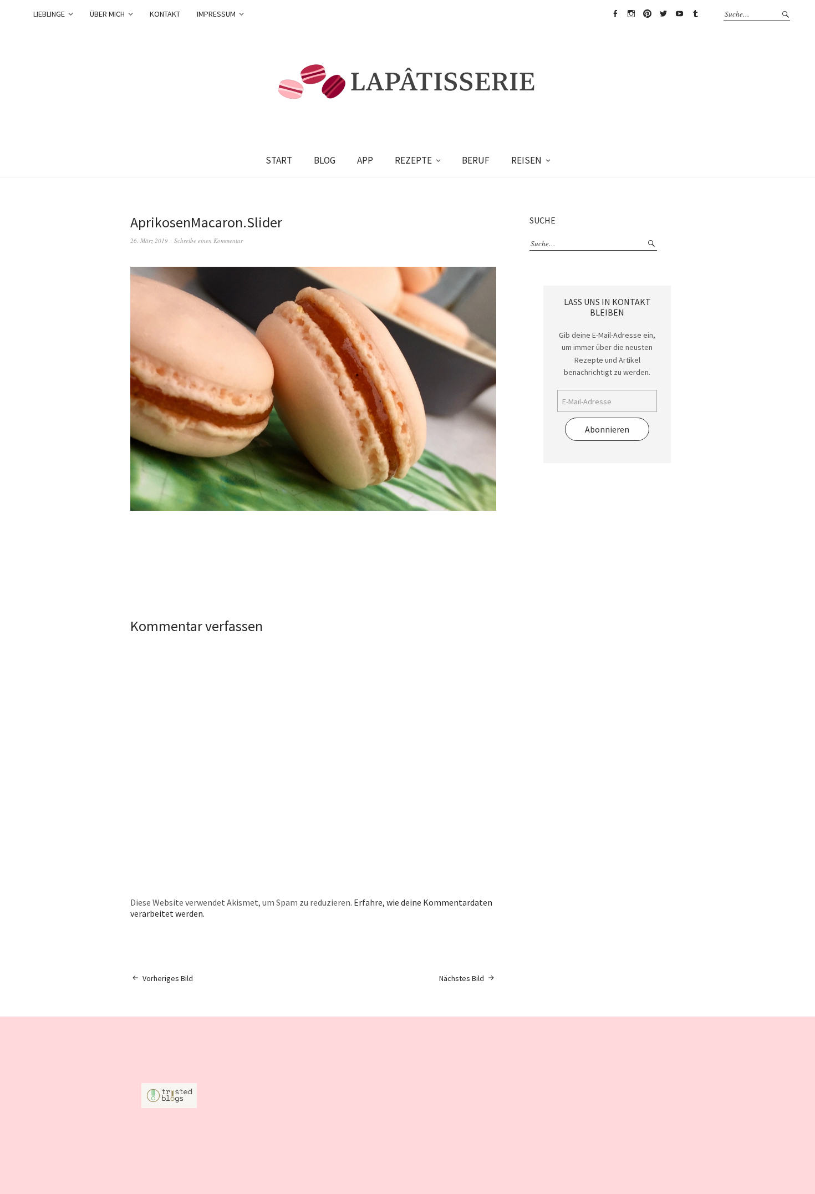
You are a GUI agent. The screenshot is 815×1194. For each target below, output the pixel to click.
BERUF (476, 160)
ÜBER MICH (107, 14)
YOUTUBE (679, 14)
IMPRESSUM (216, 14)
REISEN (526, 160)
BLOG (324, 160)
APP (365, 160)
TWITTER (663, 14)
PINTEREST (647, 14)
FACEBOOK (615, 14)
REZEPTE (413, 160)
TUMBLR (695, 14)
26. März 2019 (149, 240)
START (279, 160)
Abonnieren (607, 429)
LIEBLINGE (49, 14)
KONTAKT (165, 14)
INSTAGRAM (631, 14)
